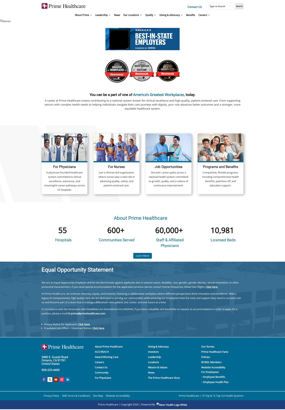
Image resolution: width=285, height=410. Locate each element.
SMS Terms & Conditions (76, 395)
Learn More (142, 255)
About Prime (82, 15)
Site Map (98, 395)
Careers (202, 15)
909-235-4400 (51, 370)
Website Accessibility (213, 367)
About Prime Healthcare (109, 346)
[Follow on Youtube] (55, 379)
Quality (149, 15)
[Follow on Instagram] (61, 379)
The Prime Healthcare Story (164, 377)
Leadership (101, 15)
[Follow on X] (50, 379)
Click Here (212, 287)
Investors (153, 351)
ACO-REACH (102, 351)
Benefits (190, 15)
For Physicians (103, 377)
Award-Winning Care (106, 357)
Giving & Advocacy (169, 15)
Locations (153, 362)
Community (102, 372)
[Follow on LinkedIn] (67, 379)
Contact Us (194, 7)
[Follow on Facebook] (44, 379)
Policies (205, 357)
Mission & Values (157, 367)
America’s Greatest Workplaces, (159, 94)
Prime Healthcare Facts (214, 351)
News (117, 15)
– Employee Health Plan (215, 382)
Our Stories (207, 346)
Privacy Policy (51, 395)
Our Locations (131, 15)
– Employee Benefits (213, 377)
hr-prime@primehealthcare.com (86, 313)
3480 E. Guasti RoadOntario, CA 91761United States (55, 360)
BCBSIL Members (211, 362)
